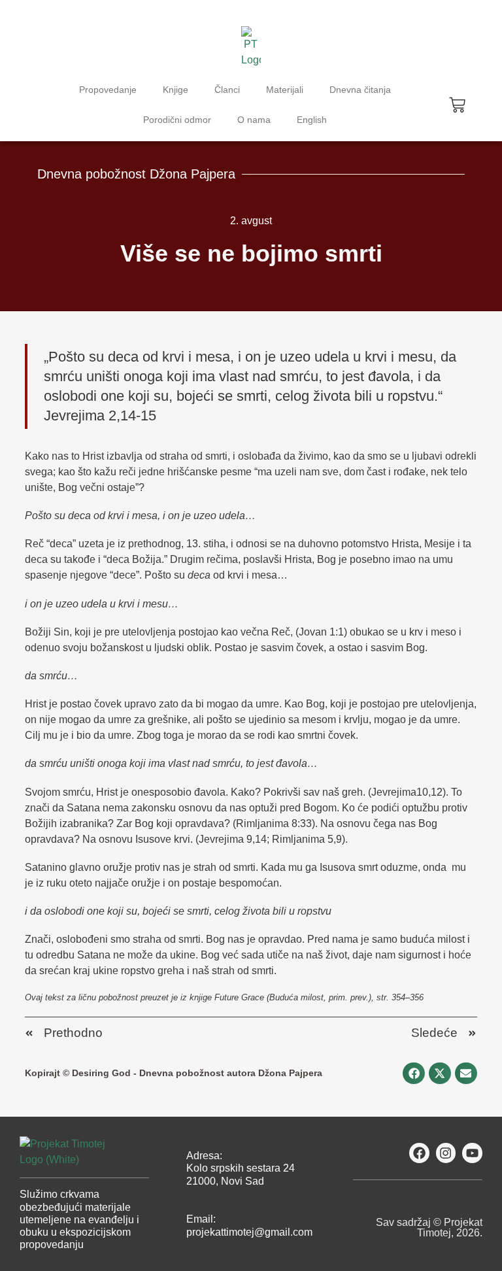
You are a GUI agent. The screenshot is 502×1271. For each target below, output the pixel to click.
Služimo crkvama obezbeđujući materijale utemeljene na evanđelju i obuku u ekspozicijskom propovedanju (79, 1219)
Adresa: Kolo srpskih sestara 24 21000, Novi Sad (240, 1168)
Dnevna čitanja (360, 89)
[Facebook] (419, 1153)
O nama (254, 119)
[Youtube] (472, 1153)
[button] (414, 1073)
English (312, 119)
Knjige (175, 89)
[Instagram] (446, 1153)
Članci (227, 89)
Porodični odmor (177, 119)
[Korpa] (457, 105)
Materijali (284, 89)
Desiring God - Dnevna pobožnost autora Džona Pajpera (197, 1073)
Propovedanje (108, 89)
